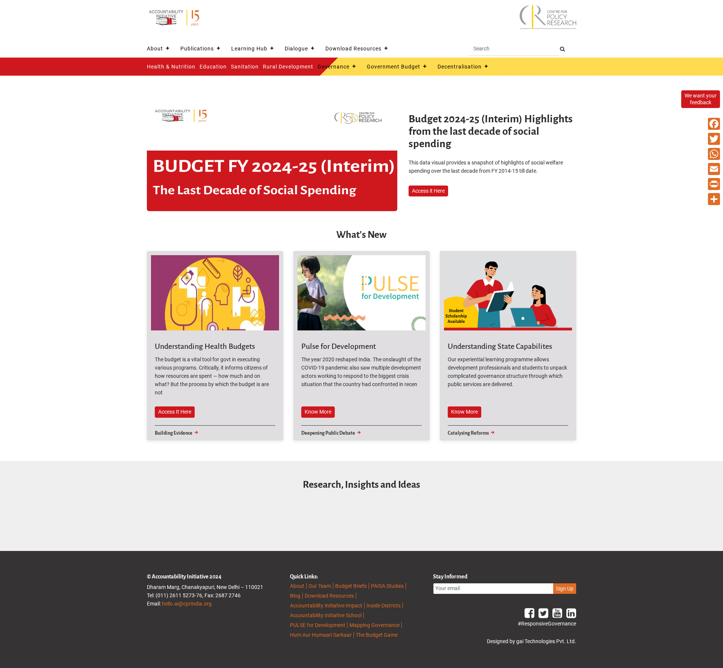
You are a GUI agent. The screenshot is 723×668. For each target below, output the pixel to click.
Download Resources (353, 49)
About (155, 49)
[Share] (713, 199)
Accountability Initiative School (326, 615)
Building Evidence (173, 433)
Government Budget (393, 67)
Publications (197, 49)
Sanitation (245, 67)
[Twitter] (713, 138)
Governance (333, 67)
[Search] (562, 49)
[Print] (713, 184)
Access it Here (428, 191)
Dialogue (296, 49)
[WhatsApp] (713, 153)
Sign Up (565, 589)
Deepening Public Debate (328, 433)
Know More (318, 412)
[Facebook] (713, 123)
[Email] (713, 169)
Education (213, 67)
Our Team (319, 586)
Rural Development (288, 67)
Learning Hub (249, 49)
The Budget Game (377, 635)
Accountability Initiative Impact (326, 606)
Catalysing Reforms (468, 433)
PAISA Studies (387, 586)
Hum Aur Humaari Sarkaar (321, 635)
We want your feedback (701, 99)
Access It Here (174, 412)
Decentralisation (460, 67)
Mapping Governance (374, 625)
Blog (295, 596)
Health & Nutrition (171, 67)
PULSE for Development (317, 625)
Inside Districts (383, 606)
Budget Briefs (351, 586)
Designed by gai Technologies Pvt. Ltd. (531, 641)
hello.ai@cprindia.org (187, 604)
